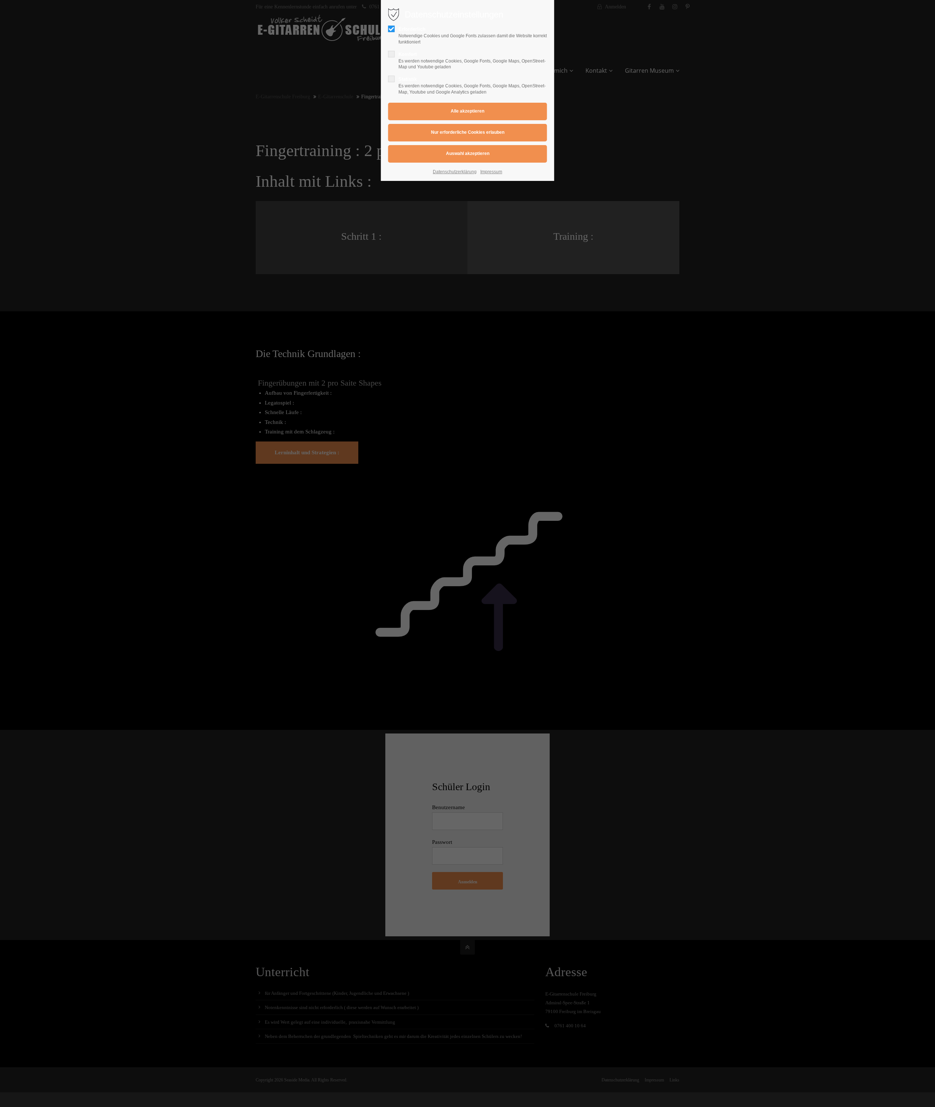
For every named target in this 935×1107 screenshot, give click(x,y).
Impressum (491, 171)
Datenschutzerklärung (455, 171)
